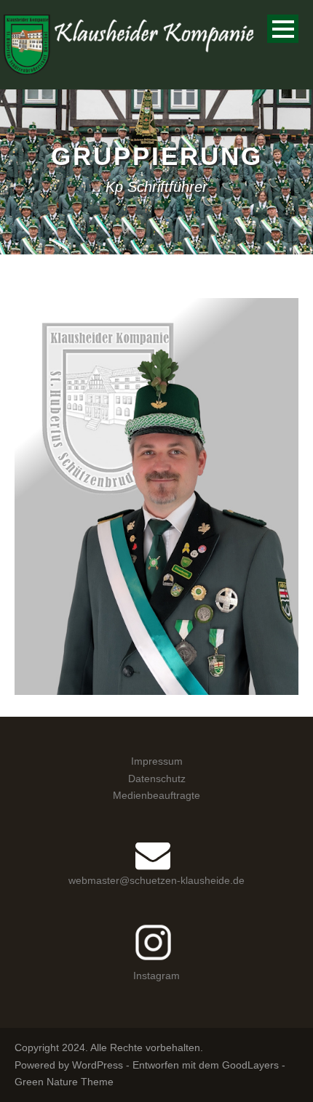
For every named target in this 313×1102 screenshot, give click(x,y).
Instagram (156, 975)
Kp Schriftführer (126, 525)
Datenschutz (157, 778)
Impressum (157, 761)
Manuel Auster (156, 505)
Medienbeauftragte (156, 795)
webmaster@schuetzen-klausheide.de (156, 880)
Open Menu (282, 29)
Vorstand (210, 525)
